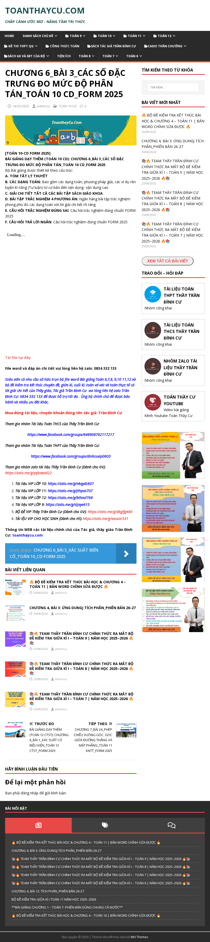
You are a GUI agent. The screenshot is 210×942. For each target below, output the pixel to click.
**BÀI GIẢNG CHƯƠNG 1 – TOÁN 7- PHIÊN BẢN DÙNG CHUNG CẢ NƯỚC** (67, 907)
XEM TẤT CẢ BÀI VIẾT (167, 261)
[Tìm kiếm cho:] (173, 87)
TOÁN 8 (84, 56)
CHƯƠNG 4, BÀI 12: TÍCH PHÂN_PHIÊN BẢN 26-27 (48, 891)
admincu (43, 106)
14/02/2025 (20, 106)
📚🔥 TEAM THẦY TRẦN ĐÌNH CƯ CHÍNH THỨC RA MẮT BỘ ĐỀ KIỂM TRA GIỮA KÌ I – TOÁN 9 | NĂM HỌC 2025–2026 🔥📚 (81, 638)
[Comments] (171, 825)
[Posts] (38, 825)
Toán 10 (104, 36)
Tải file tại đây (18, 357)
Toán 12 (164, 36)
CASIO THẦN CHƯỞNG (165, 46)
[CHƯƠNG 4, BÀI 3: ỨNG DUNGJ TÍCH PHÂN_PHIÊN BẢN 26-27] (15, 617)
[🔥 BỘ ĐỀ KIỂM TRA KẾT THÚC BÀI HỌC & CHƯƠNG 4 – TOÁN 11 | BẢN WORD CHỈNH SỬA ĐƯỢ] (15, 592)
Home (9, 36)
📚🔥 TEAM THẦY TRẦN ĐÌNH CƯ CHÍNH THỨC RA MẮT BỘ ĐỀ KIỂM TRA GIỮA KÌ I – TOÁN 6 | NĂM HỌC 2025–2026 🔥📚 (101, 883)
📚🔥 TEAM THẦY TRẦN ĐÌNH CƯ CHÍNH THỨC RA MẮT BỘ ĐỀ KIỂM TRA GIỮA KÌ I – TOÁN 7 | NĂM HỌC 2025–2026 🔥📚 (81, 699)
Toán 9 (75, 36)
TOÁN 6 (132, 56)
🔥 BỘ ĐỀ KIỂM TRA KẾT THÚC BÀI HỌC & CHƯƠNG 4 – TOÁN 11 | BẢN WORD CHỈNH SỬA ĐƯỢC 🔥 (77, 584)
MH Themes (139, 937)
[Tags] (105, 825)
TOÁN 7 (108, 56)
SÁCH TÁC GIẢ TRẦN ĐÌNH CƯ (113, 46)
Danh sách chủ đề (37, 36)
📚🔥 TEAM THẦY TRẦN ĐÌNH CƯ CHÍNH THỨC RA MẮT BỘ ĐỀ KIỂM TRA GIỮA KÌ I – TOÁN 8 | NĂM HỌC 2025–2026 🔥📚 (81, 668)
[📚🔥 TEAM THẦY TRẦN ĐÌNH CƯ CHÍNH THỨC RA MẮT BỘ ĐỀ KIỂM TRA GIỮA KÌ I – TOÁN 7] (15, 704)
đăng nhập (29, 792)
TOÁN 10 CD (67, 106)
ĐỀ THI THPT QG (21, 46)
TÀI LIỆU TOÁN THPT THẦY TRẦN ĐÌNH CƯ (182, 295)
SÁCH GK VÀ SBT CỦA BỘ (26, 56)
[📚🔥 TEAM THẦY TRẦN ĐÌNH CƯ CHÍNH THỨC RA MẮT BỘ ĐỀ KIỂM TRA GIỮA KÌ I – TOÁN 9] (15, 643)
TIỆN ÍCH (64, 56)
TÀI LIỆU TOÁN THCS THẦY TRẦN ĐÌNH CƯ (182, 331)
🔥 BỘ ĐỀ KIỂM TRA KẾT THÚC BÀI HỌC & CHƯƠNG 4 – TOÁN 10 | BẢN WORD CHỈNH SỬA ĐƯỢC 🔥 (86, 915)
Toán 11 (134, 36)
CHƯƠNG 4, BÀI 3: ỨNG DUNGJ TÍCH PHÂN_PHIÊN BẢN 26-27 (82, 607)
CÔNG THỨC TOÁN (64, 46)
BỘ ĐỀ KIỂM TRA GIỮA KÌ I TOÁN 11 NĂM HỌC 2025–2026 (54, 899)
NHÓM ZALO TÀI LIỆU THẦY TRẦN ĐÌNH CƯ (180, 367)
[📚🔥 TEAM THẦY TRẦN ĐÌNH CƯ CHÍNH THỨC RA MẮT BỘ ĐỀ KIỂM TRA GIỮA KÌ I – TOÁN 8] (15, 673)
